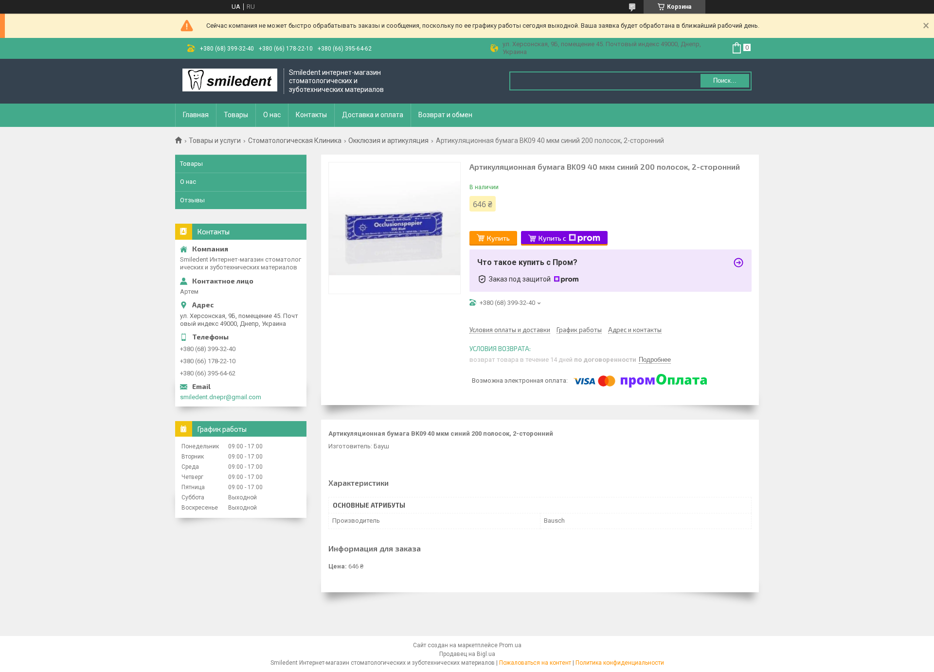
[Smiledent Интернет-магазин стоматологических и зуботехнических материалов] (229, 81)
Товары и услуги (215, 140)
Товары (236, 115)
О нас (272, 115)
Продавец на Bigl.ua (467, 654)
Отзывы (192, 200)
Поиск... (724, 80)
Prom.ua (510, 645)
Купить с (552, 238)
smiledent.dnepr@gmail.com (220, 397)
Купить (498, 238)
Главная (196, 115)
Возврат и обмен (445, 115)
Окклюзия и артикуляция (388, 140)
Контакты (311, 115)
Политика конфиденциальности (619, 662)
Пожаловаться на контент (535, 662)
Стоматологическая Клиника (294, 140)
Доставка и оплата (372, 115)
